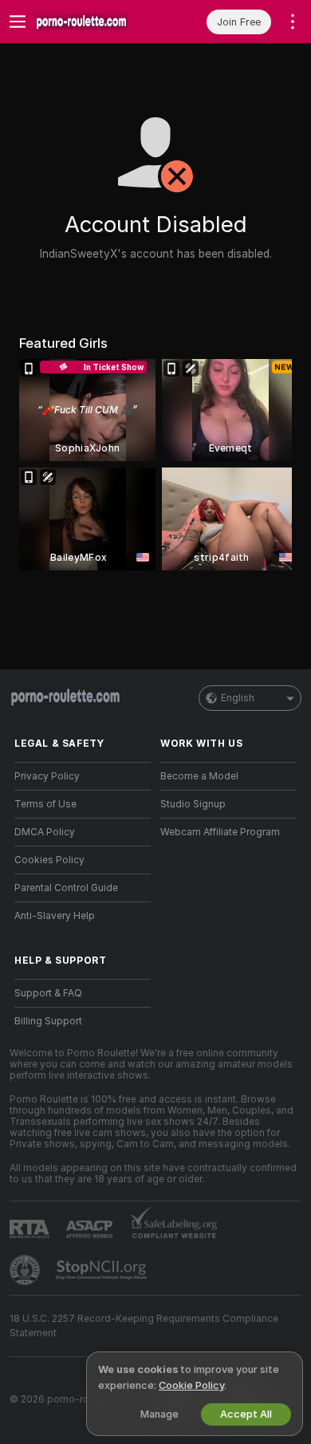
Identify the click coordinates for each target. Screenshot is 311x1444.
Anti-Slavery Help (54, 915)
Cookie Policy (191, 1385)
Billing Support (48, 1021)
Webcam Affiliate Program (220, 832)
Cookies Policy (49, 860)
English (237, 698)
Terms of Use (45, 804)
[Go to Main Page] (95, 21)
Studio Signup (193, 804)
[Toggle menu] (17, 21)
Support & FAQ (48, 993)
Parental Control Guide (66, 888)
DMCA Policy (44, 832)
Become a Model (199, 776)
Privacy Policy (47, 776)
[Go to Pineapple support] (26, 1270)
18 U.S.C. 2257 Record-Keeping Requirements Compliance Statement (144, 1326)
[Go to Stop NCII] (103, 1270)
